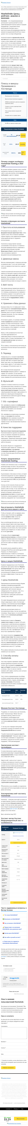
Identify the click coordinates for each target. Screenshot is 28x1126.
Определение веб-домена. (9, 968)
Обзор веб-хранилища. (8, 969)
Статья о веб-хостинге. (8, 971)
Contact (8, 1109)
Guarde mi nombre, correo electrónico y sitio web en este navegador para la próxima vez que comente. (14, 1062)
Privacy (16, 1109)
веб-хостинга (14, 808)
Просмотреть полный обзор (18, 835)
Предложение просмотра (18, 842)
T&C (22, 1109)
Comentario (4, 1026)
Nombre (3, 1041)
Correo (3, 1048)
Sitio (2, 1054)
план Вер (23, 135)
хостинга (3, 956)
